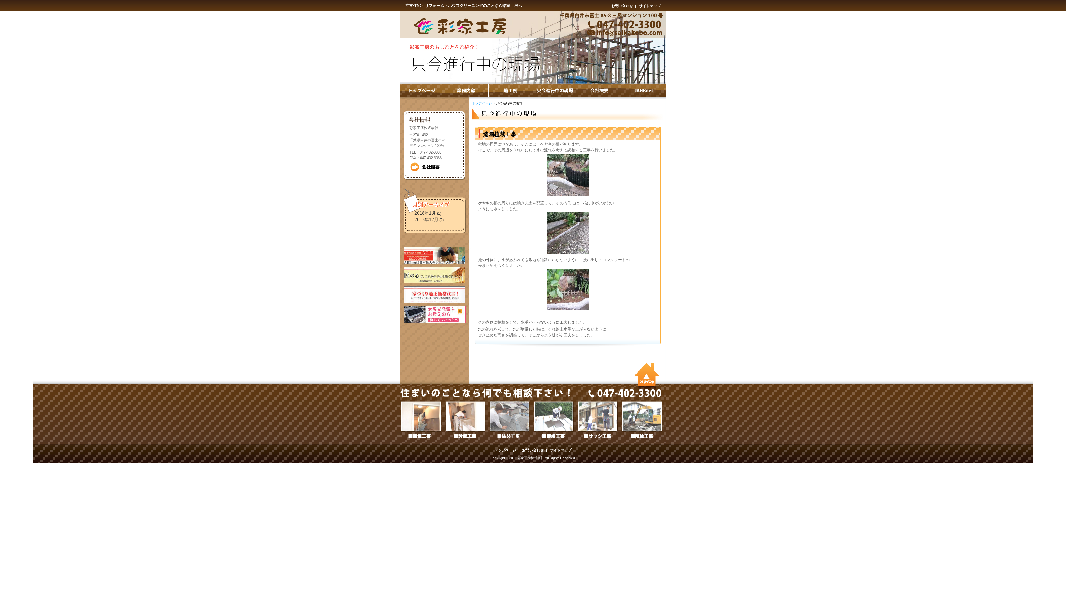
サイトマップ (650, 6)
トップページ (482, 103)
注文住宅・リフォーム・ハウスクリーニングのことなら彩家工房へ (463, 5)
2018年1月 (425, 213)
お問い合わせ (622, 6)
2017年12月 (426, 219)
